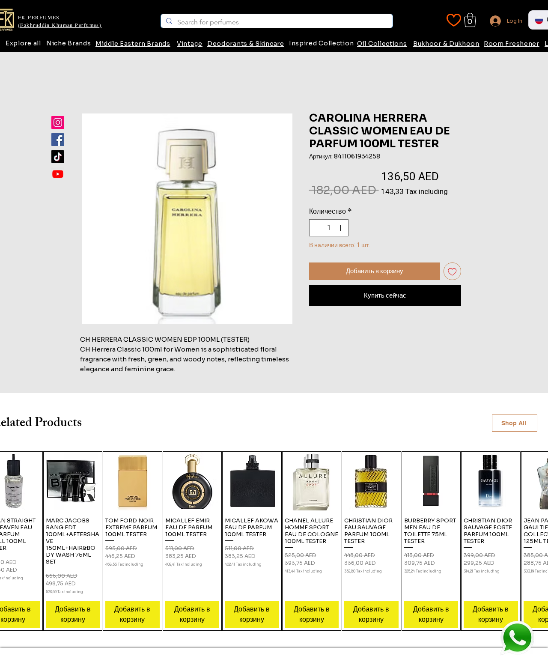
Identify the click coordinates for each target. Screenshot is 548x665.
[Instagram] (57, 122)
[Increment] (341, 228)
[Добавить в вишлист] (452, 271)
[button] (470, 20)
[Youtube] (57, 173)
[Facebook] (57, 139)
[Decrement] (316, 228)
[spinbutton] (328, 228)
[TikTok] (57, 156)
